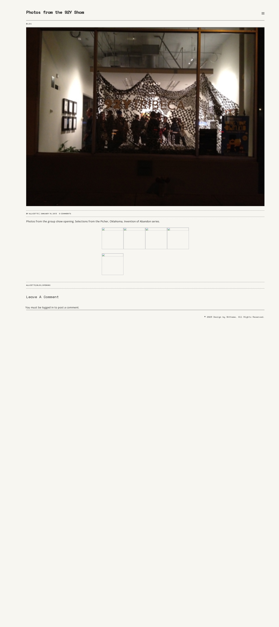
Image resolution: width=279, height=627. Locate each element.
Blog (29, 24)
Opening (46, 285)
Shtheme (231, 316)
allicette (34, 214)
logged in (48, 307)
